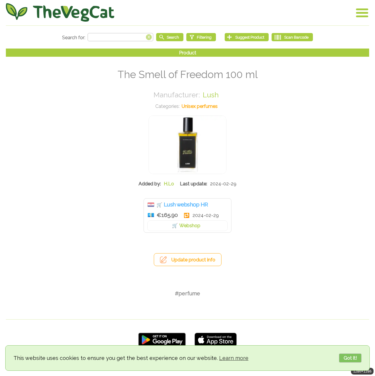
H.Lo (169, 184)
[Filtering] (201, 37)
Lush (211, 95)
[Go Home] (60, 12)
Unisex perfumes (200, 106)
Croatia (150, 204)
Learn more (233, 358)
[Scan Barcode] (292, 37)
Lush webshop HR (186, 204)
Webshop (189, 225)
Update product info (193, 260)
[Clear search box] (149, 36)
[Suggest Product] (247, 37)
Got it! (350, 358)
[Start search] (169, 37)
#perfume (187, 293)
